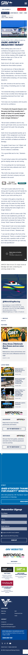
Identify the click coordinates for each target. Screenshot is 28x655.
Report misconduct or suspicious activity (13, 631)
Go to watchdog (13, 429)
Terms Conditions (15, 532)
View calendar (6, 9)
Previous (5, 318)
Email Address (5, 526)
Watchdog (3, 611)
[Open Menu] (26, 3)
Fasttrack (3, 613)
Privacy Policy (15, 535)
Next (24, 318)
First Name (4, 513)
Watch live (22, 9)
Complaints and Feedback (7, 624)
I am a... (3, 520)
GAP (16, 611)
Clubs (16, 615)
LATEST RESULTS (14, 12)
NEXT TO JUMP (5, 12)
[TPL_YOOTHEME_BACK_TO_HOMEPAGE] (6, 3)
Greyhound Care (18, 613)
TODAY (20, 12)
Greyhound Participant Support (8, 626)
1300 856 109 (7, 638)
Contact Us (3, 622)
